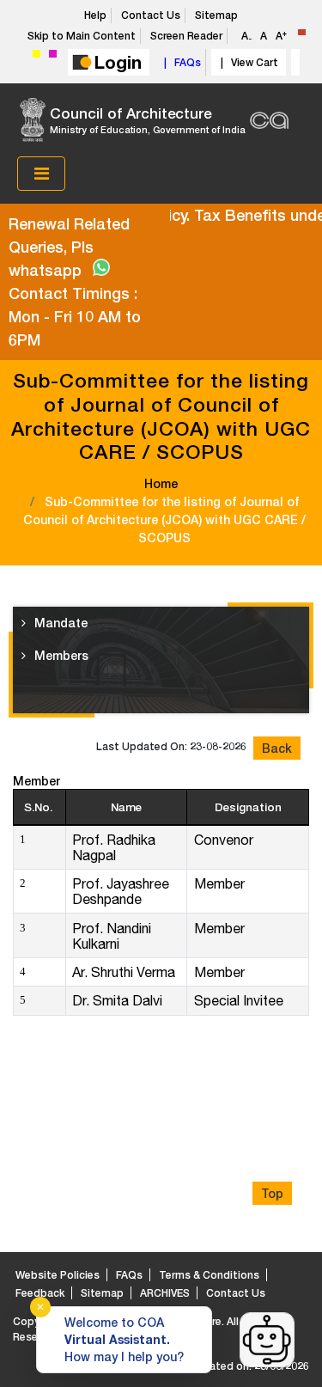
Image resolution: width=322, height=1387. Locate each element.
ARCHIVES (165, 1292)
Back (277, 748)
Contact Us (150, 15)
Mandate (61, 622)
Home (161, 483)
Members (61, 655)
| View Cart (247, 62)
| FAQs (180, 62)
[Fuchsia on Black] (53, 54)
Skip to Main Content (81, 35)
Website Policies (57, 1274)
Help (95, 15)
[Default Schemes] (302, 32)
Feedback (39, 1292)
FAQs (129, 1274)
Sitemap (216, 15)
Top (272, 1193)
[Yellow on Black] (36, 54)
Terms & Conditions (209, 1274)
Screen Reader (186, 35)
